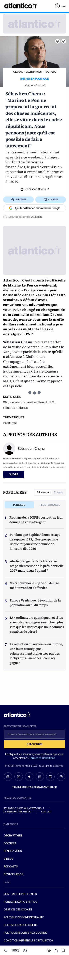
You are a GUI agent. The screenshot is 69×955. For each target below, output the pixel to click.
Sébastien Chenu (35, 189)
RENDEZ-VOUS (13, 851)
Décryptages (34, 71)
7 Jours (58, 492)
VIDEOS (8, 858)
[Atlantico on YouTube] (61, 777)
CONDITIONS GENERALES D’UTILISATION (28, 940)
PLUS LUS (19, 504)
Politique (50, 71)
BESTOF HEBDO (13, 874)
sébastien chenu (15, 408)
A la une (18, 71)
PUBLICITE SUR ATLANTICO (20, 901)
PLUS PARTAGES (50, 504)
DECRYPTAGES (13, 835)
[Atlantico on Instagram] (50, 777)
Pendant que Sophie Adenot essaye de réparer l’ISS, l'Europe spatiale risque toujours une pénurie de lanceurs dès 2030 (35, 542)
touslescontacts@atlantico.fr (34, 787)
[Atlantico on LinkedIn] (40, 776)
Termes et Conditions (42, 758)
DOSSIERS (10, 843)
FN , (6, 402)
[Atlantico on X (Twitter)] (18, 776)
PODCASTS (11, 866)
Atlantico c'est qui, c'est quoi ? (24, 808)
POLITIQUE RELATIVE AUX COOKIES (25, 932)
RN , (52, 402)
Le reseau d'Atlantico (17, 811)
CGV (6, 894)
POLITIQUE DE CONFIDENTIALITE (24, 917)
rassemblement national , (29, 402)
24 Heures (43, 492)
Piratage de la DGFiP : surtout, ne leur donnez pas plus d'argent (36, 520)
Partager (21, 199)
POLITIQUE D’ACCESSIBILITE (21, 925)
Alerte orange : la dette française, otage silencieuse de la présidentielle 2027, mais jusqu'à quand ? (37, 565)
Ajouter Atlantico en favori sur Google (37, 208)
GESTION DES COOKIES (18, 909)
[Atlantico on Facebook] (29, 776)
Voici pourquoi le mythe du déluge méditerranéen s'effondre (34, 585)
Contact (46, 811)
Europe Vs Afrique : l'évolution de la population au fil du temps (35, 603)
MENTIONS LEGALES (24, 894)
